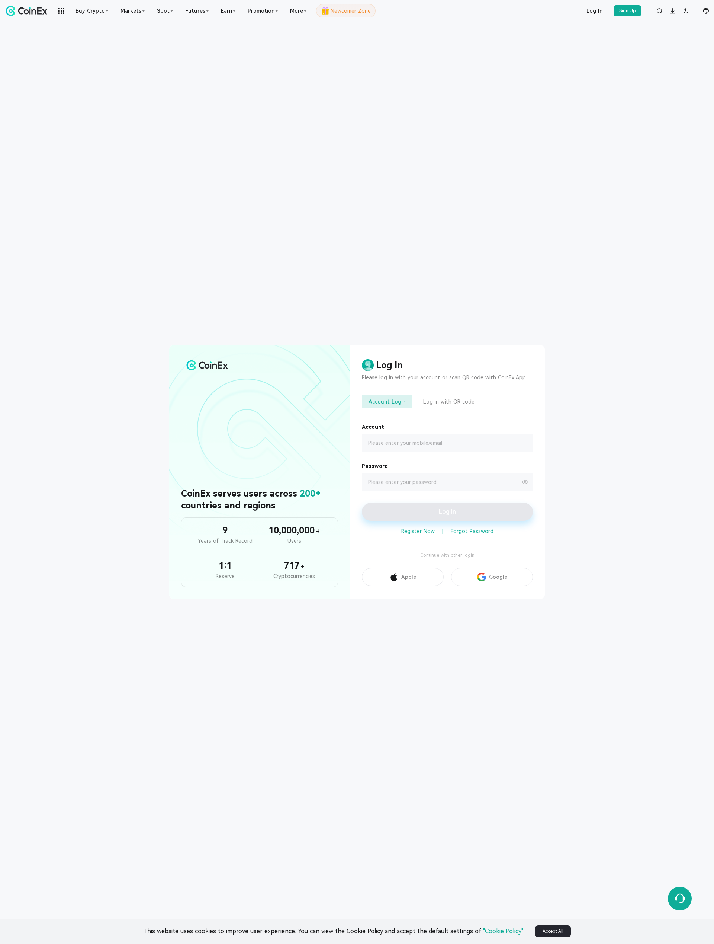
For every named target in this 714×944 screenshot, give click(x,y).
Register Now (418, 531)
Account (373, 427)
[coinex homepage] (28, 10)
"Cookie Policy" (503, 931)
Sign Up (627, 10)
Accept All (553, 931)
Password (375, 466)
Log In (594, 11)
